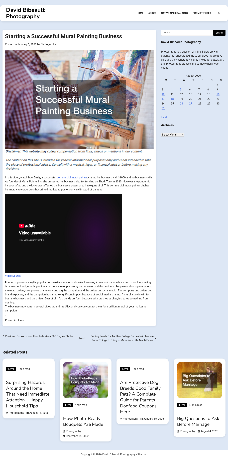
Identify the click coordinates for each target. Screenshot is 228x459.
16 (217, 94)
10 (163, 94)
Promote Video (202, 13)
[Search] (219, 13)
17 (163, 98)
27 (190, 103)
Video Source (13, 275)
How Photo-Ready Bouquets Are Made (83, 421)
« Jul (164, 116)
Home (140, 13)
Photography (48, 44)
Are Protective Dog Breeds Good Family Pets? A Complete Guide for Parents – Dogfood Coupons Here (140, 397)
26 (181, 103)
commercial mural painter (72, 177)
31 (163, 108)
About (152, 13)
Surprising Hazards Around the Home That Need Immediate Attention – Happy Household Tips (27, 394)
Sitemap (142, 454)
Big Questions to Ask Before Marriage (198, 421)
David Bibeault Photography (25, 13)
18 (172, 98)
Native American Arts (174, 13)
